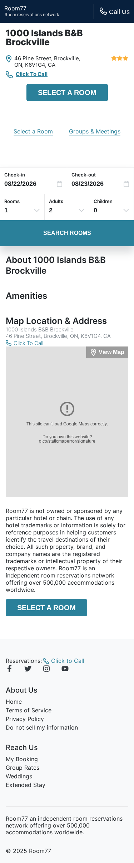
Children (103, 201)
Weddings (19, 776)
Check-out (83, 175)
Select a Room (67, 92)
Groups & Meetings (94, 131)
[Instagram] (46, 669)
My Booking (22, 759)
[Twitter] (27, 669)
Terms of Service (28, 710)
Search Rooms (67, 233)
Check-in (14, 175)
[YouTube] (65, 669)
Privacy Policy (25, 718)
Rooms (12, 201)
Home (14, 701)
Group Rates (22, 767)
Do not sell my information (42, 727)
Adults (56, 201)
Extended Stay (25, 784)
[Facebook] (9, 669)
